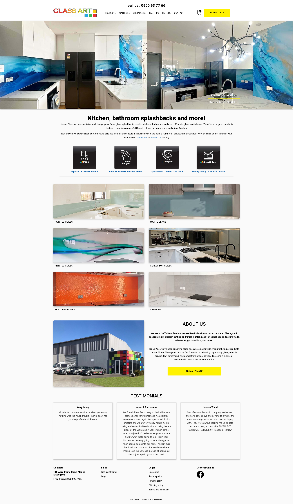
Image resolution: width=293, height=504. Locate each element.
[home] (75, 12)
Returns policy (155, 481)
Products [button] (110, 13)
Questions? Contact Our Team (167, 171)
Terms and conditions (159, 489)
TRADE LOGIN (217, 13)
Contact (179, 13)
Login (103, 476)
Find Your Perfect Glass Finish (125, 171)
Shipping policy (156, 485)
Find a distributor (109, 472)
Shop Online (139, 13)
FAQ (151, 13)
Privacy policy (155, 476)
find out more (194, 371)
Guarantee (154, 472)
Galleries (124, 13)
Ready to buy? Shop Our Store (208, 171)
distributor (142, 137)
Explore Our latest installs (84, 171)
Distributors (163, 13)
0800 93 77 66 (153, 5)
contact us (155, 137)
